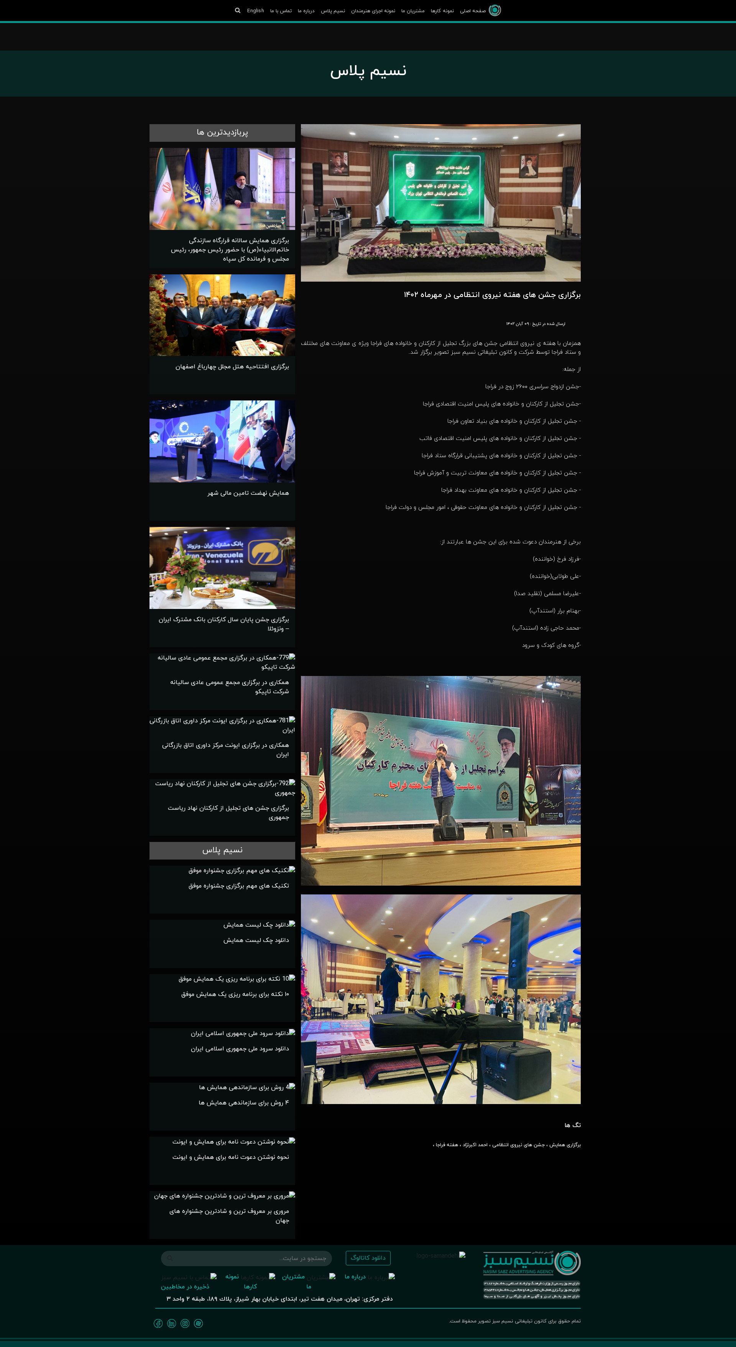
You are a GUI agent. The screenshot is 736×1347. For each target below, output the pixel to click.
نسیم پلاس (333, 11)
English (255, 11)
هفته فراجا (447, 1145)
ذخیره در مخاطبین (185, 1287)
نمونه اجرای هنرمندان (373, 11)
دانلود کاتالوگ (368, 1258)
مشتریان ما (413, 11)
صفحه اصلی (473, 11)
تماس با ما (281, 11)
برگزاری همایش (565, 1145)
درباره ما (306, 11)
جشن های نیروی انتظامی (518, 1145)
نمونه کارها (442, 11)
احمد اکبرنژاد (475, 1145)
